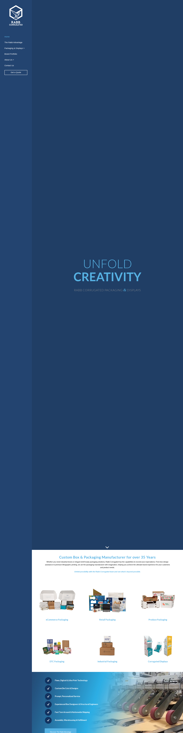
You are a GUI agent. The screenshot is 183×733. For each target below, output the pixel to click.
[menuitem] (16, 37)
